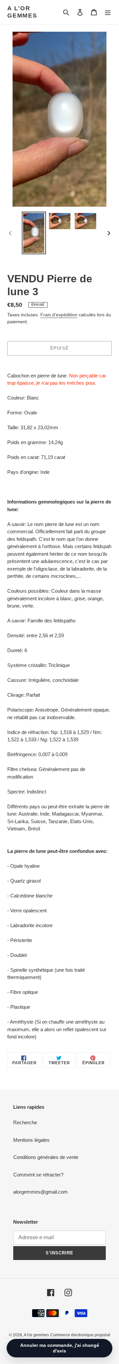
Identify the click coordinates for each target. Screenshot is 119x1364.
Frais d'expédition (58, 314)
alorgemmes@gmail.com (40, 1192)
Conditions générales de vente (45, 1157)
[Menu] (108, 12)
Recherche (25, 1122)
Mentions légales (31, 1140)
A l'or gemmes (22, 12)
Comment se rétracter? (38, 1174)
